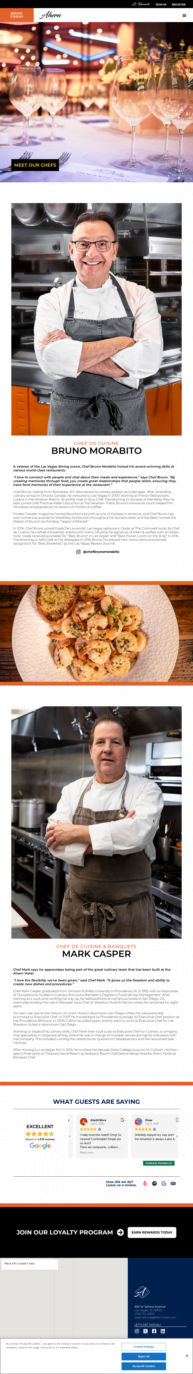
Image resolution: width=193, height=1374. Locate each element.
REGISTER (178, 4)
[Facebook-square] (154, 1331)
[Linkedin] (162, 1331)
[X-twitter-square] (145, 1331)
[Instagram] (78, 552)
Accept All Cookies (143, 1366)
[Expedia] (154, 1183)
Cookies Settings (144, 1346)
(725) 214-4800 (144, 1314)
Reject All (143, 1356)
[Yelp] (145, 1183)
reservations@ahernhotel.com (155, 1317)
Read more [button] (80, 1152)
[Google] (163, 1183)
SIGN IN (161, 4)
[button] (184, 15)
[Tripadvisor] (173, 1183)
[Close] (187, 1356)
